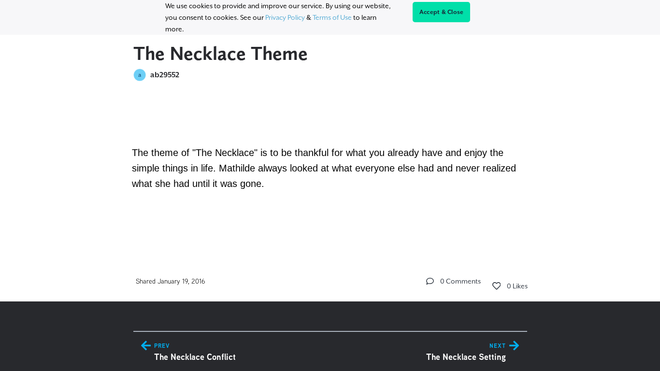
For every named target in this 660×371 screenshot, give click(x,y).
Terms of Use (332, 17)
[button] (430, 281)
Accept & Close (441, 12)
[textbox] (330, 156)
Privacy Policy (285, 17)
